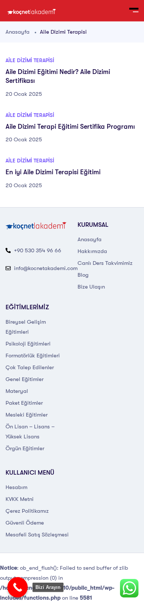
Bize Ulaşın (91, 286)
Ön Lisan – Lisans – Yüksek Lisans (30, 431)
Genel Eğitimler (25, 379)
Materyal (17, 391)
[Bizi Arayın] (17, 587)
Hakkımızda (92, 251)
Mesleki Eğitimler (27, 414)
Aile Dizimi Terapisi (30, 60)
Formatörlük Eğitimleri (33, 355)
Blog (83, 275)
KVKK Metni (20, 499)
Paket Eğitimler (24, 403)
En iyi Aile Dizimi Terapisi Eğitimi (53, 172)
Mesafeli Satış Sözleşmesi (37, 534)
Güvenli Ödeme (25, 522)
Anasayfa (18, 31)
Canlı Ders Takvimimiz (105, 263)
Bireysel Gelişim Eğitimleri (26, 327)
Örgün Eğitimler (25, 448)
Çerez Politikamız (27, 511)
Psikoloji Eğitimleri (28, 343)
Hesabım (16, 487)
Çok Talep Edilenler (30, 367)
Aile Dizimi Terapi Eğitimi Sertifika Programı (70, 126)
